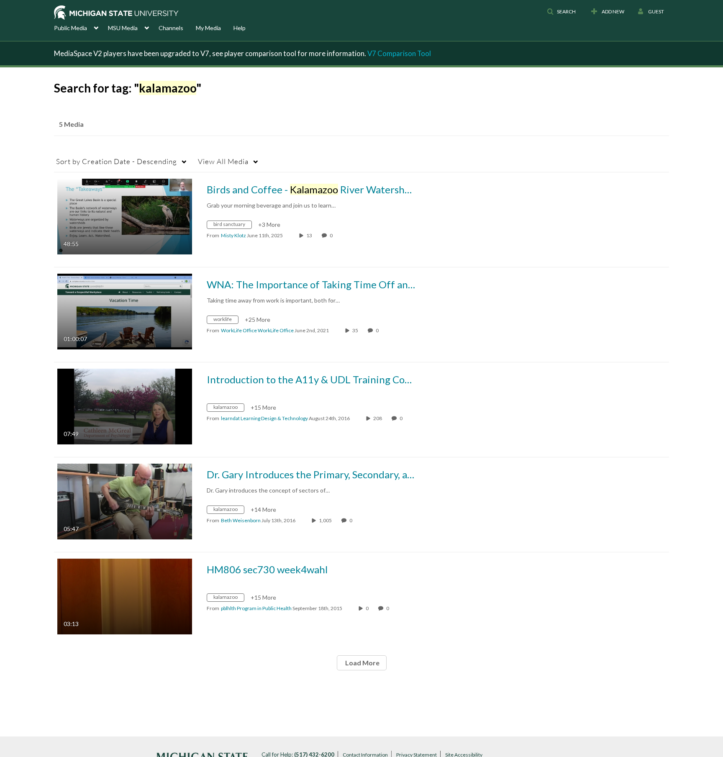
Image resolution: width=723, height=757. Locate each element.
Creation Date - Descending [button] (116, 161)
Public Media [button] (70, 27)
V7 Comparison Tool (399, 53)
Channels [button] (171, 27)
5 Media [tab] (71, 124)
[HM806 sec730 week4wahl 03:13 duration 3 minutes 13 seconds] (124, 595)
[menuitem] (81, 27)
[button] (561, 11)
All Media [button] (223, 161)
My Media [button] (208, 27)
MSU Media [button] (123, 27)
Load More (361, 663)
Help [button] (239, 27)
